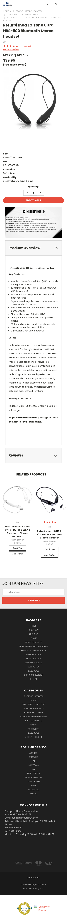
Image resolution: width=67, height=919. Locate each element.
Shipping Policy (33, 654)
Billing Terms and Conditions (33, 646)
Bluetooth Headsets (34, 708)
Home (33, 626)
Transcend (33, 789)
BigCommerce (39, 884)
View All (33, 793)
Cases (33, 724)
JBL (33, 761)
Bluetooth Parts (33, 720)
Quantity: (33, 186)
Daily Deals (33, 671)
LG (33, 769)
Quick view (18, 548)
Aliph (33, 785)
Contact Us (33, 666)
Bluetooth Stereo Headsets (33, 716)
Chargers (33, 728)
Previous (4, 508)
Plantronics (33, 773)
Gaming (33, 700)
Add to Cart (17, 553)
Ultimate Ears (33, 781)
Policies (33, 638)
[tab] (33, 248)
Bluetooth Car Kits (33, 712)
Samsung (33, 757)
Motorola (34, 765)
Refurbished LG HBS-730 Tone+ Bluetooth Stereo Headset (50, 534)
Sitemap (33, 679)
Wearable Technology (33, 704)
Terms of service (33, 642)
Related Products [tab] (31, 474)
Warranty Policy (33, 662)
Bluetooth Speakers (33, 696)
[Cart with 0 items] (56, 4)
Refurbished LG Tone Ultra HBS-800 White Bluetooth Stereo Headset (17, 531)
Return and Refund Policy (33, 650)
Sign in (27, 675)
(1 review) (25, 46)
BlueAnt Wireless (33, 777)
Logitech (33, 753)
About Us (33, 634)
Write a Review (11, 49)
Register (39, 675)
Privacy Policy (33, 658)
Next (64, 508)
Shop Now (33, 630)
